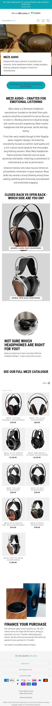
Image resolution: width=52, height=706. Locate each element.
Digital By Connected (26, 693)
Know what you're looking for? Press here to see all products (26, 85)
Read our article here (12, 353)
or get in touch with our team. (30, 356)
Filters (45, 383)
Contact (25, 664)
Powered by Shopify (26, 697)
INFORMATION (25, 670)
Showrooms (25, 676)
